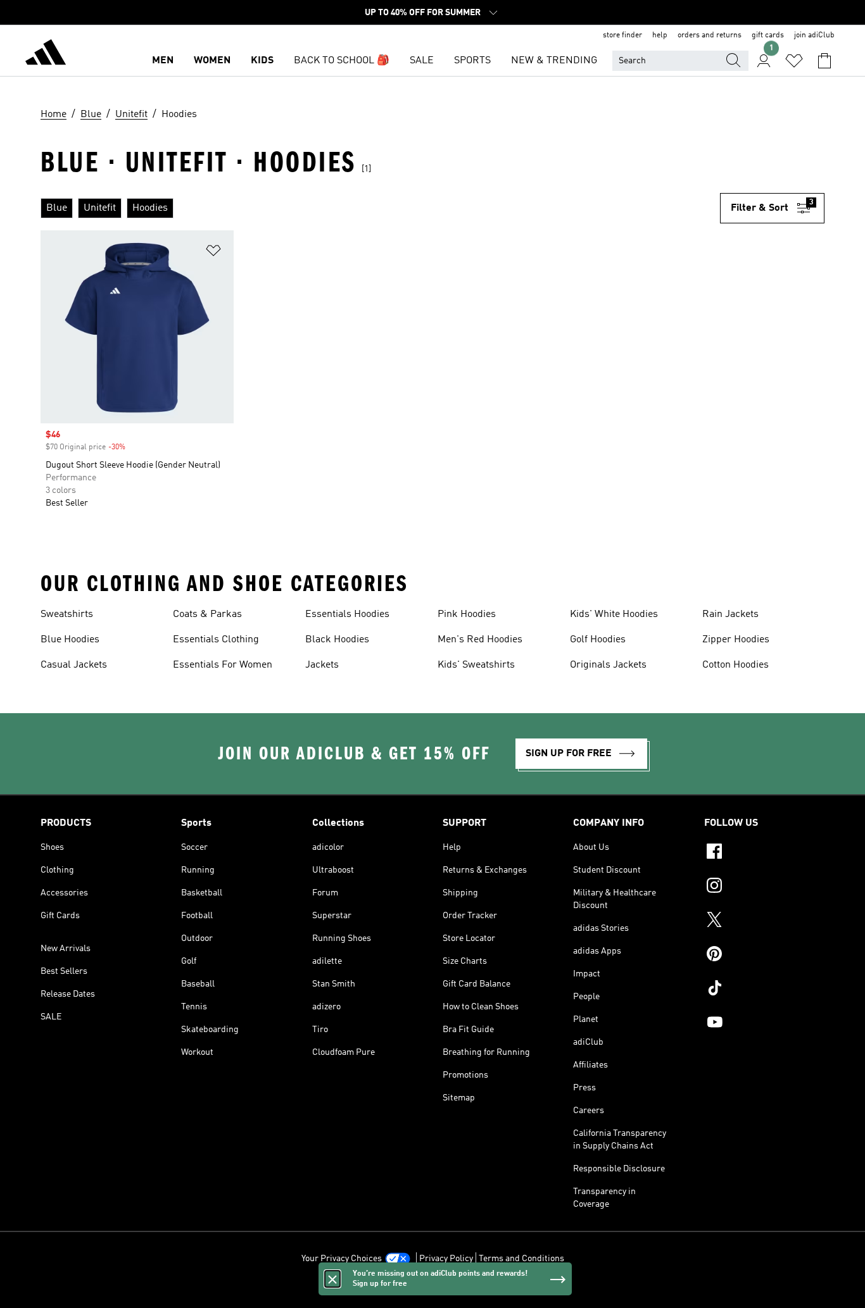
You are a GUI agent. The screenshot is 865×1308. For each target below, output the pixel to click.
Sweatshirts (67, 614)
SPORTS (472, 61)
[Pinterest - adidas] (764, 955)
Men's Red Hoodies (480, 640)
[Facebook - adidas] (764, 853)
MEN (163, 61)
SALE (422, 61)
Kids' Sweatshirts (476, 665)
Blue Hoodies (70, 640)
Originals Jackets (608, 665)
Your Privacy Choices (341, 1258)
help (659, 35)
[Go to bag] (824, 61)
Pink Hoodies (467, 614)
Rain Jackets (730, 614)
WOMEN (212, 61)
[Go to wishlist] (794, 61)
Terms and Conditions (521, 1258)
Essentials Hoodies (347, 614)
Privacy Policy (446, 1258)
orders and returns (710, 35)
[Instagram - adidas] (764, 887)
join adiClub (814, 35)
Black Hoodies (337, 640)
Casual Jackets (74, 665)
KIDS (262, 61)
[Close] (332, 1279)
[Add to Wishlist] (213, 252)
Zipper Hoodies (735, 640)
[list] (380, 208)
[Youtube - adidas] (764, 1024)
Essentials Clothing (216, 640)
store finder (622, 35)
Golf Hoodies (598, 640)
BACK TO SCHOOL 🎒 (341, 61)
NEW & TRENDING (554, 61)
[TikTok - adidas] (764, 990)
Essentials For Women (222, 665)
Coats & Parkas (207, 614)
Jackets (322, 665)
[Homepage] (45, 54)
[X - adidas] (764, 921)
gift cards (768, 35)
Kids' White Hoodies (614, 614)
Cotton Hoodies (735, 665)
